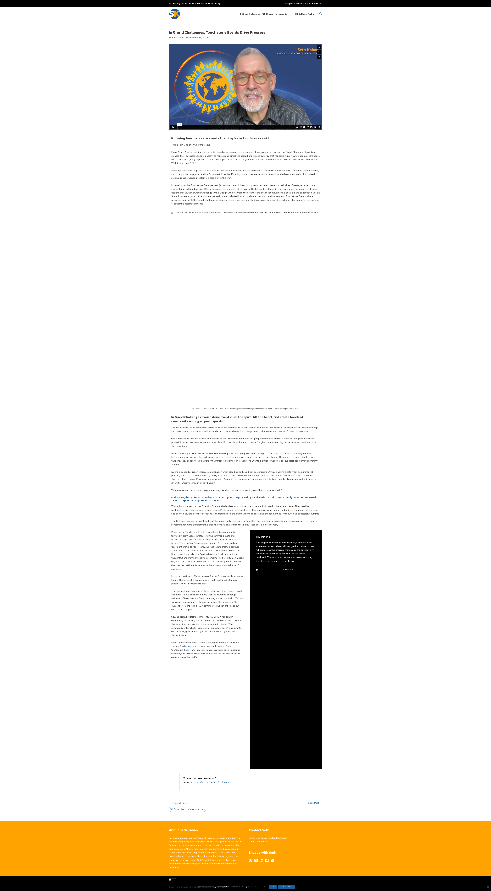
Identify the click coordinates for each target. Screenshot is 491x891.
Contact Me (262, 841)
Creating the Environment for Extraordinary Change (196, 3)
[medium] (256, 860)
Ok (273, 887)
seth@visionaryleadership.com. (214, 782)
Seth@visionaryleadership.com (272, 837)
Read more (286, 887)
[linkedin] (262, 860)
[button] (319, 3)
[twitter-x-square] (273, 860)
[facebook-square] (267, 860)
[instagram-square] (251, 860)
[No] (488, 887)
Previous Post (178, 802)
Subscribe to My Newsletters (189, 809)
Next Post (315, 802)
